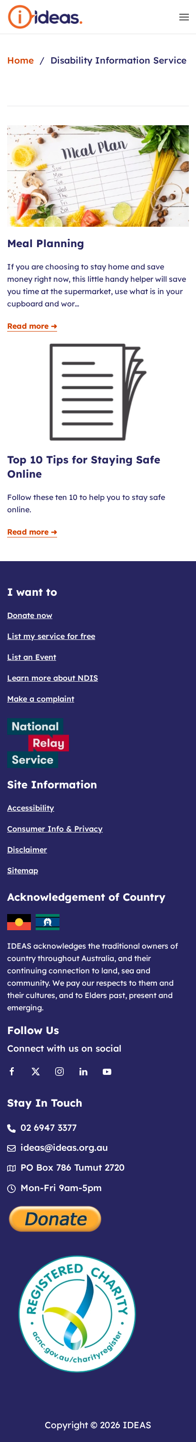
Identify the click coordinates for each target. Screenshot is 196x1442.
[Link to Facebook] (12, 1070)
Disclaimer (27, 849)
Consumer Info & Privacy (55, 828)
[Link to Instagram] (59, 1070)
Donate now (29, 615)
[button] (184, 17)
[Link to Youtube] (107, 1070)
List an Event (31, 657)
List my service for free (51, 636)
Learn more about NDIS (52, 678)
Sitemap (22, 870)
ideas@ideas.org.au (64, 1147)
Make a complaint (40, 698)
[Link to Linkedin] (83, 1070)
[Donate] (55, 1217)
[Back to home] (45, 17)
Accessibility (30, 808)
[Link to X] (35, 1070)
